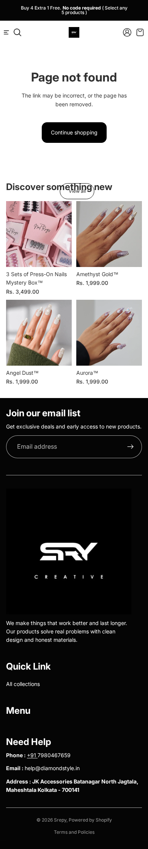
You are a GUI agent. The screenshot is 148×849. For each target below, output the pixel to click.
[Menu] (9, 32)
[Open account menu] (127, 32)
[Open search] (17, 32)
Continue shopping (74, 132)
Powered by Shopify (90, 820)
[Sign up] (131, 447)
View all (77, 191)
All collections (23, 684)
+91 (32, 755)
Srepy (60, 820)
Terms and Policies (74, 832)
